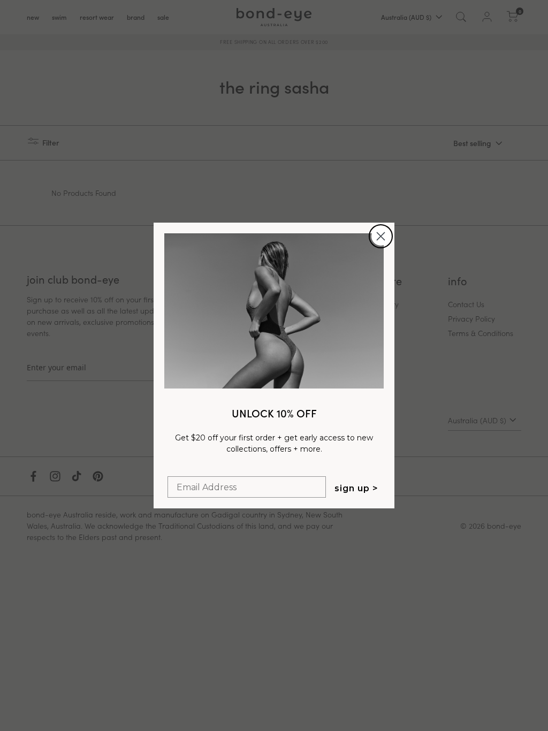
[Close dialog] (380, 236)
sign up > (356, 488)
